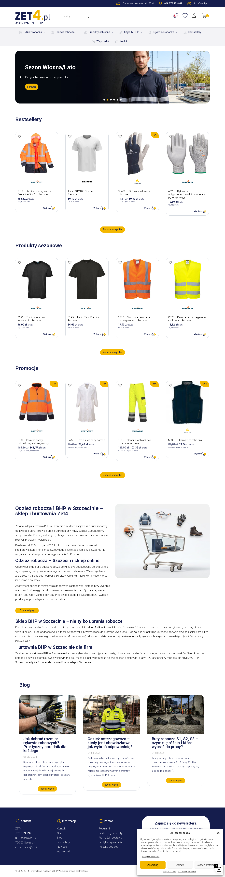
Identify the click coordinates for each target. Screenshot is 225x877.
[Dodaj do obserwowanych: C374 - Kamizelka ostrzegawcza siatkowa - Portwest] (170, 262)
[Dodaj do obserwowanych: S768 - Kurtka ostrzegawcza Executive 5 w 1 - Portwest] (19, 136)
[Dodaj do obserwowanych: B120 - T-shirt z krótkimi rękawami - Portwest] (19, 262)
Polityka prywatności (187, 872)
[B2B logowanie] (176, 15)
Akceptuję (152, 864)
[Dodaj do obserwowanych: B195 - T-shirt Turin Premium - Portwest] (69, 262)
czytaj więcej (47, 788)
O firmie (61, 833)
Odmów (180, 864)
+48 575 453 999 (173, 3)
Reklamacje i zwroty (110, 833)
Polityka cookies (169, 872)
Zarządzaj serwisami (150, 857)
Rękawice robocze (163, 32)
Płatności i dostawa (110, 837)
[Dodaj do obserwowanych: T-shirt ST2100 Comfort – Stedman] (69, 136)
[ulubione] (185, 15)
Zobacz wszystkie (112, 229)
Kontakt (124, 41)
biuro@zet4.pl (32, 847)
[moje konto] (194, 15)
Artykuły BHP (131, 32)
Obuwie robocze (65, 32)
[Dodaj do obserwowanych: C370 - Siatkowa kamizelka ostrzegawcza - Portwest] (120, 262)
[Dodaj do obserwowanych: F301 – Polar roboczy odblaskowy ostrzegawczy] (19, 385)
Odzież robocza (33, 32)
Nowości (62, 846)
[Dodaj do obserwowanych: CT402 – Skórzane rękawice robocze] (120, 136)
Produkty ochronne (99, 32)
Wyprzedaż (102, 41)
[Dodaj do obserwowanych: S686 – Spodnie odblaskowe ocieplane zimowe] (120, 385)
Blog (59, 837)
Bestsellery (194, 32)
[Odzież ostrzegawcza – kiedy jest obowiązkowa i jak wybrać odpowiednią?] (111, 733)
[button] (218, 833)
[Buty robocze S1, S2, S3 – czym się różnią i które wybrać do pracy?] (175, 733)
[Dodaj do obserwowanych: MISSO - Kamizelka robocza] (170, 385)
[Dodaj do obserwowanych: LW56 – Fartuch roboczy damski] (69, 385)
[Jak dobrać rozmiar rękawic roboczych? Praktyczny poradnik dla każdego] (47, 733)
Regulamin (105, 828)
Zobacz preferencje (207, 864)
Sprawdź (31, 90)
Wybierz (47, 208)
